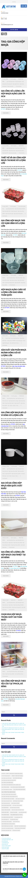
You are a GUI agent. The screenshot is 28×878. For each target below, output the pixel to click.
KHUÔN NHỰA (5, 841)
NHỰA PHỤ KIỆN (5, 848)
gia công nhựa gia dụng (7, 789)
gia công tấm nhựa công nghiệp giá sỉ (9, 796)
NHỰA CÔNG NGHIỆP (6, 845)
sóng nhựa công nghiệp (7, 821)
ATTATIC (3, 109)
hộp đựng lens (18, 81)
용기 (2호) (10, 405)
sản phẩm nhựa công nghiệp (8, 823)
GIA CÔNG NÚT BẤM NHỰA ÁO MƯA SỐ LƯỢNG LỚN (13, 728)
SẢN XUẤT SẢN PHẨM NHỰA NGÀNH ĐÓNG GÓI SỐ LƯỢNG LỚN (13, 352)
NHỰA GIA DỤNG (5, 847)
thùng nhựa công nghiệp (20, 828)
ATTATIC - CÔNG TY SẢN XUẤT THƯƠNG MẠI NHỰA (12, 773)
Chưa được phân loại (6, 838)
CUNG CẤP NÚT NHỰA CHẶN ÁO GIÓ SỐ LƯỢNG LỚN (13, 723)
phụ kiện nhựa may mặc (7, 817)
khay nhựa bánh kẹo (6, 803)
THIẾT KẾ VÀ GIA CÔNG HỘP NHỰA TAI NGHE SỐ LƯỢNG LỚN (13, 160)
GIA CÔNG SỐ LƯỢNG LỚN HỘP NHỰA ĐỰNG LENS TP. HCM (13, 93)
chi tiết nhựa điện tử (6, 775)
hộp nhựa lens (10, 86)
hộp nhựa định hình (6, 211)
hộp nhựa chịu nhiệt (13, 471)
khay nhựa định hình (6, 805)
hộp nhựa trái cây (9, 213)
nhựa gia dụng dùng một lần (18, 809)
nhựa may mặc (5, 812)
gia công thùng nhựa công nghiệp (9, 794)
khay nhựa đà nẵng (15, 803)
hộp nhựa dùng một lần (20, 208)
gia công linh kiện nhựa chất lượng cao (11, 784)
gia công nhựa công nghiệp (17, 787)
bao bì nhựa (8, 338)
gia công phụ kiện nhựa (8, 792)
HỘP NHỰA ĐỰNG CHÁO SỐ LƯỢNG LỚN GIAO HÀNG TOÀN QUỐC (13, 292)
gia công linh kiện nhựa (7, 782)
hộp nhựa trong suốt (18, 213)
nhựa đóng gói (19, 340)
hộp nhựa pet (14, 211)
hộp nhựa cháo (19, 277)
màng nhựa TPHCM (11, 340)
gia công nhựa (5, 787)
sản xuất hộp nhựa (19, 673)
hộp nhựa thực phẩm (16, 473)
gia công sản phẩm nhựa (19, 366)
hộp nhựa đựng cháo (9, 282)
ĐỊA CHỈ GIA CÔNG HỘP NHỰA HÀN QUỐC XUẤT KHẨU (11, 485)
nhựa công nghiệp (6, 809)
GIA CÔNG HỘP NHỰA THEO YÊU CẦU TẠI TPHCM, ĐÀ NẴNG (13, 683)
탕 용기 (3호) (15, 405)
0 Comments (18, 86)
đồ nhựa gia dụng (16, 830)
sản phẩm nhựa (16, 821)
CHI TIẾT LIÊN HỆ (14, 29)
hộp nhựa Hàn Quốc (9, 403)
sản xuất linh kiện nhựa (19, 826)
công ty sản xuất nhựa (17, 775)
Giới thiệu (14, 1)
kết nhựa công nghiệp (17, 805)
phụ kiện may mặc (22, 812)
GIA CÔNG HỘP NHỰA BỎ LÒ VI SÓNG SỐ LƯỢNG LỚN (13, 414)
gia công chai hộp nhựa (12, 671)
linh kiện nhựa (5, 807)
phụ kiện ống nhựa (14, 819)
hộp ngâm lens (16, 84)
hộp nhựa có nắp (18, 148)
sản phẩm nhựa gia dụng (7, 826)
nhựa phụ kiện (13, 812)
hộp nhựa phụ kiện (20, 150)
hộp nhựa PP (5, 153)
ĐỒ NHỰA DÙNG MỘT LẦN (7, 839)
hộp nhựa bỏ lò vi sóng (13, 400)
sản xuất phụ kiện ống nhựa (7, 828)
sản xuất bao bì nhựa (14, 343)
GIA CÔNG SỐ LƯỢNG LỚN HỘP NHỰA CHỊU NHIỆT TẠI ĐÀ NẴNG (13, 554)
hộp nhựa (11, 542)
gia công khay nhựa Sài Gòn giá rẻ (9, 780)
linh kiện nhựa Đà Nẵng (14, 807)
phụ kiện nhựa (5, 814)
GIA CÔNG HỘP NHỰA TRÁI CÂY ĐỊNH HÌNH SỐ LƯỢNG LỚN (13, 223)
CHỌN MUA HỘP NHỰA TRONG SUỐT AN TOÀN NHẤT (11, 617)
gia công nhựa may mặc (19, 789)
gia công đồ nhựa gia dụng (8, 798)
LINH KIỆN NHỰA (5, 842)
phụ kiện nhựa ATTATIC (16, 814)
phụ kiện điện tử (5, 819)
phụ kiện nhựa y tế (18, 817)
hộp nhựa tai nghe (12, 153)
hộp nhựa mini (12, 150)
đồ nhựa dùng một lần (14, 568)
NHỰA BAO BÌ (5, 844)
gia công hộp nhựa (11, 81)
